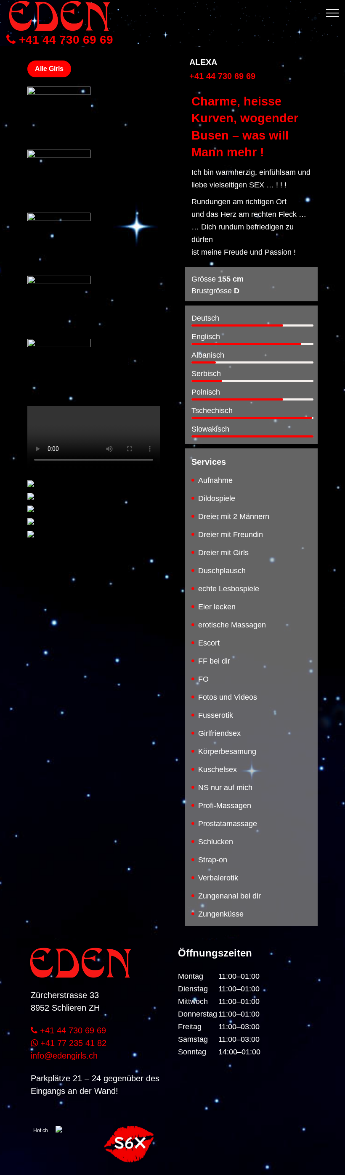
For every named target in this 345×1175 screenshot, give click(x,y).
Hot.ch (40, 1130)
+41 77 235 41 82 (72, 1043)
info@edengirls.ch (64, 1055)
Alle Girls (49, 68)
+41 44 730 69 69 (64, 40)
